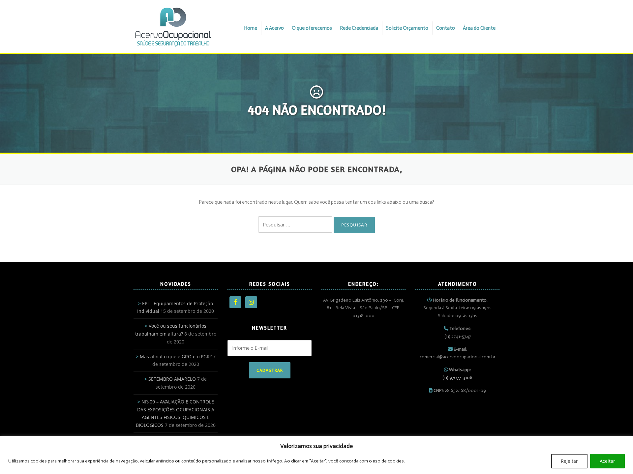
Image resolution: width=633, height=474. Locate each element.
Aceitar (607, 461)
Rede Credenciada (359, 28)
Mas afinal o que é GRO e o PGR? (176, 356)
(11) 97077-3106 (457, 377)
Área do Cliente (479, 28)
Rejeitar (569, 461)
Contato (445, 28)
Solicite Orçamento (407, 28)
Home (250, 28)
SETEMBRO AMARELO (172, 379)
